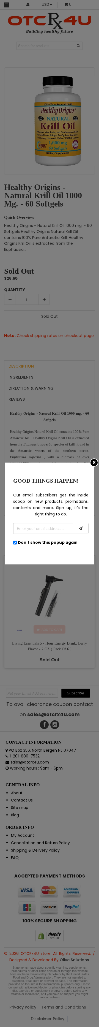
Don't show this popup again (48, 542)
